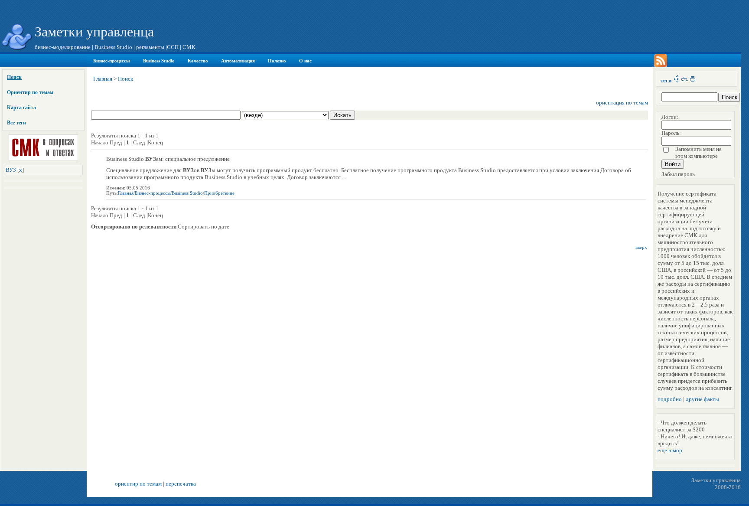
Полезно (277, 60)
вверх (641, 247)
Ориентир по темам (30, 92)
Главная (102, 78)
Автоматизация (238, 60)
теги (666, 80)
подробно (670, 399)
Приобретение (219, 193)
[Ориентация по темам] (676, 80)
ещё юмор (670, 450)
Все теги (16, 123)
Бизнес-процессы (111, 60)
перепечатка (181, 483)
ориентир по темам (138, 483)
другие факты (702, 399)
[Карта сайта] (684, 80)
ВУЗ (11, 169)
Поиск (14, 77)
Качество (198, 60)
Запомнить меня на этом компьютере (698, 152)
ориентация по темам (622, 102)
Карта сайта (21, 107)
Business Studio (159, 60)
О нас (305, 60)
